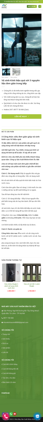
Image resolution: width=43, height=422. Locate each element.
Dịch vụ (5, 343)
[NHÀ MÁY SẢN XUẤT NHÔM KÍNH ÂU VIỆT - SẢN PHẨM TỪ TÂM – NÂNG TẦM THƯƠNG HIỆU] (13, 6)
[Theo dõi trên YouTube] (14, 414)
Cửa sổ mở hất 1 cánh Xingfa (32, 285)
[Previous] (5, 40)
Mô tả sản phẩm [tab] (8, 132)
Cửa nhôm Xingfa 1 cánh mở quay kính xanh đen (11, 286)
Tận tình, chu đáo (9, 378)
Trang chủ (6, 334)
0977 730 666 (8, 318)
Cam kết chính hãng (10, 364)
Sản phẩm (5, 77)
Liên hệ (5, 352)
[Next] (38, 40)
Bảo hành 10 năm (9, 382)
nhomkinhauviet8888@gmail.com (15, 322)
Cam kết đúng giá (9, 373)
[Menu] (39, 6)
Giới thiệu (6, 339)
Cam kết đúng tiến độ (10, 369)
